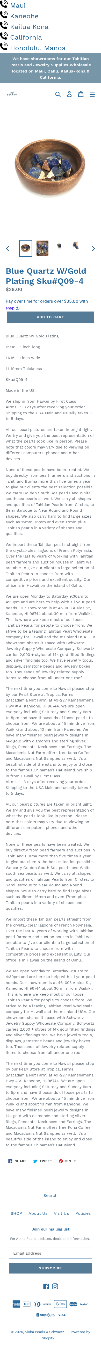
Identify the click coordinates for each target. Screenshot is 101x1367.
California (26, 37)
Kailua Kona (29, 27)
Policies (83, 1213)
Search (50, 1195)
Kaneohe (24, 16)
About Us (37, 1213)
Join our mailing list (50, 1229)
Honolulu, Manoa (38, 48)
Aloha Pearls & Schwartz (44, 1332)
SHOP (16, 1213)
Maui (18, 5)
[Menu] (92, 94)
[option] (25, 248)
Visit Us (61, 1213)
